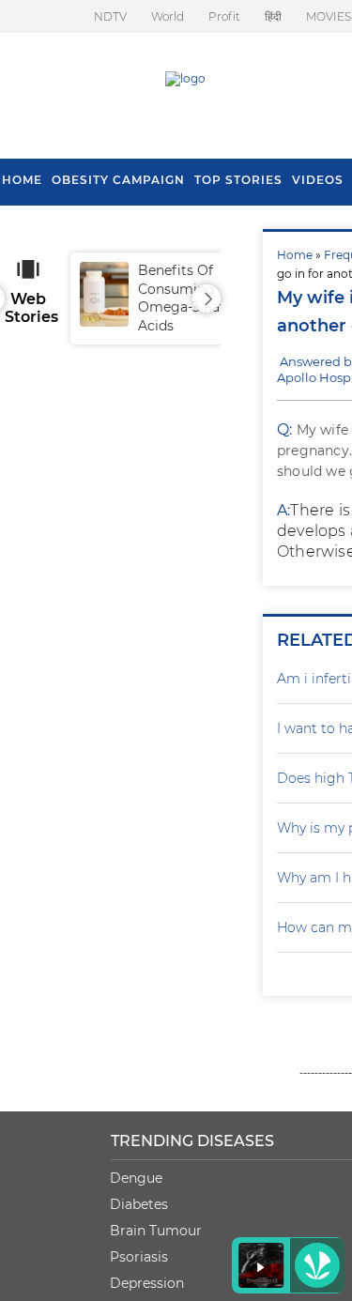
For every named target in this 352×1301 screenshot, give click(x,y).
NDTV (110, 16)
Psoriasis (139, 1256)
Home (295, 255)
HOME (22, 180)
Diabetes (139, 1204)
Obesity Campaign (118, 180)
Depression (147, 1283)
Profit (224, 16)
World (167, 16)
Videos (318, 180)
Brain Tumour (156, 1230)
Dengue (136, 1178)
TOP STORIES (238, 180)
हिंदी (273, 16)
